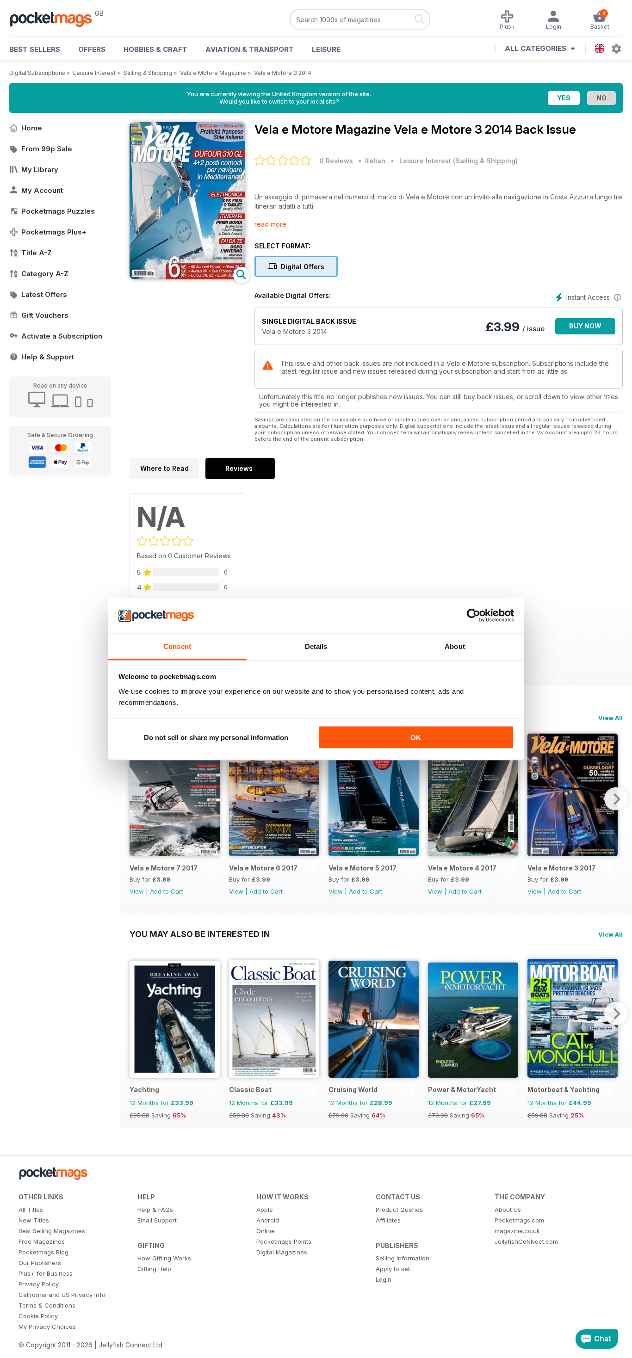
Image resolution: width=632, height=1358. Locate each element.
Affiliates (388, 1220)
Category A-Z (44, 273)
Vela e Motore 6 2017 (263, 868)
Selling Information (402, 1258)
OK (415, 737)
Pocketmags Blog (43, 1252)
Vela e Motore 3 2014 (282, 72)
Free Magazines (42, 1241)
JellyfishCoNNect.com (526, 1241)
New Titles (34, 1220)
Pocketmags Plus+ (54, 232)
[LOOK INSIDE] (187, 277)
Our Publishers (40, 1262)
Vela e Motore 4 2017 (462, 868)
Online (265, 1231)
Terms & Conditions (47, 1305)
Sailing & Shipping (148, 72)
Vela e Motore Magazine (213, 72)
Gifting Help (154, 1268)
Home (31, 127)
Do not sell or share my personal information (216, 737)
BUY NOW (585, 326)
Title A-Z (36, 252)
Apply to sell (393, 1268)
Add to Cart (166, 891)
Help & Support (47, 356)
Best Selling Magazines (52, 1231)
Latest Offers (44, 294)
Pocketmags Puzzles (58, 211)
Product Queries (399, 1209)
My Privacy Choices (47, 1326)
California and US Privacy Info (62, 1294)
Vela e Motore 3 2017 (561, 868)
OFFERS (91, 49)
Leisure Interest (94, 72)
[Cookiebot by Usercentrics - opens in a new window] (473, 616)
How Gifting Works (164, 1258)
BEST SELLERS (34, 49)
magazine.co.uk (517, 1231)
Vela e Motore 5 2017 (362, 868)
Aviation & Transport (249, 49)
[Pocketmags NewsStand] (55, 18)
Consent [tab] (177, 646)
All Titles (31, 1209)
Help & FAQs (155, 1209)
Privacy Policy (39, 1284)
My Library (39, 169)
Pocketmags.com (519, 1220)
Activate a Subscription (61, 336)
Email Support (157, 1220)
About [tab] (455, 646)
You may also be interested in (200, 933)
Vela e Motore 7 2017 (164, 868)
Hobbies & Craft (155, 49)
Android (267, 1220)
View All (610, 718)
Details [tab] (316, 646)
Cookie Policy (38, 1316)
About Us (508, 1209)
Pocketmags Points (283, 1241)
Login (383, 1279)
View (137, 891)
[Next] (615, 798)
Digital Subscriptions (37, 72)
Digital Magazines (281, 1252)
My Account (42, 190)
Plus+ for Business (46, 1273)
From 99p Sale (46, 148)
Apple (264, 1209)
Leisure (326, 49)
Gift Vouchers (44, 315)
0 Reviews (336, 161)
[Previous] (136, 798)
